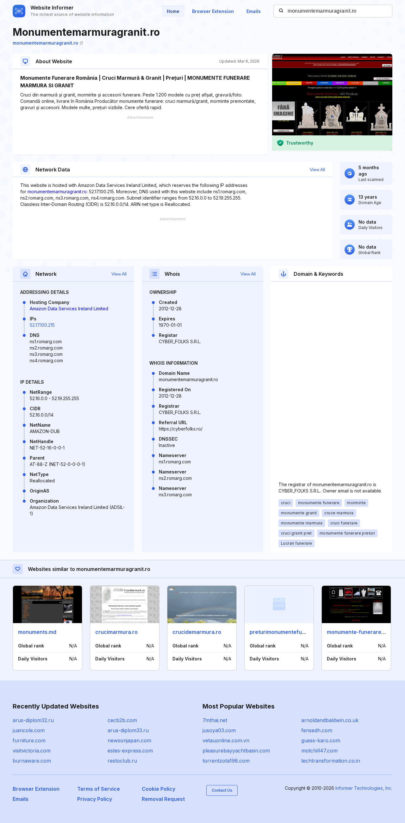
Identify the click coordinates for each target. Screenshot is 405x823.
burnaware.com (32, 761)
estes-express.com (130, 750)
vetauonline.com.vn (225, 740)
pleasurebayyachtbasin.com (236, 750)
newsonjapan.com (129, 740)
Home (173, 11)
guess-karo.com (320, 740)
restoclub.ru (122, 761)
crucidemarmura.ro (196, 632)
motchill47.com (319, 750)
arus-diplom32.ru (33, 720)
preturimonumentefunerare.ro (288, 632)
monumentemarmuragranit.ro (45, 43)
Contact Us (222, 790)
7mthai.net (214, 720)
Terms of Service (98, 789)
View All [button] (317, 169)
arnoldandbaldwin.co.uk (329, 720)
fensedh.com (316, 730)
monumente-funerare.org (359, 632)
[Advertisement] (139, 135)
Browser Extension (213, 11)
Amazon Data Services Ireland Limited (69, 308)
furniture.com (29, 740)
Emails (253, 11)
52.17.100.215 (42, 325)
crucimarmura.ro (116, 632)
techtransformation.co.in (330, 761)
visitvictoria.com (32, 750)
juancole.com (29, 730)
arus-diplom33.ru (128, 730)
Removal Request (163, 799)
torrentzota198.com (226, 761)
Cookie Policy (158, 789)
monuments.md (37, 632)
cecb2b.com (122, 720)
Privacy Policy (94, 799)
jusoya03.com (219, 730)
